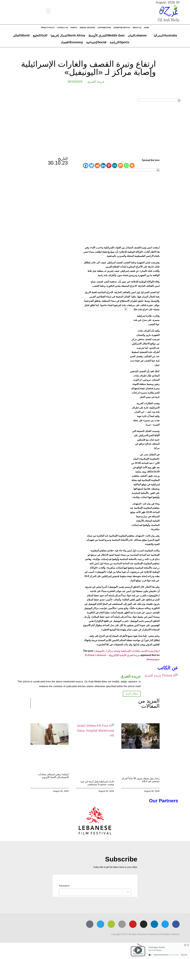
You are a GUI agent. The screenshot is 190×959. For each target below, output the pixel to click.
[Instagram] (143, 924)
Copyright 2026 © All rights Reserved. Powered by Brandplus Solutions (145, 934)
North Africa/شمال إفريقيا (68, 35)
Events (74, 27)
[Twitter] (91, 165)
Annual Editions (87, 27)
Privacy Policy (48, 27)
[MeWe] (114, 165)
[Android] (111, 924)
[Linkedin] (103, 165)
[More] (132, 165)
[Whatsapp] (126, 165)
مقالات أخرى (132, 693)
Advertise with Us (122, 27)
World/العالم (21, 35)
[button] (48, 10)
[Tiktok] (90, 924)
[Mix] (120, 165)
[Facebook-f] (176, 924)
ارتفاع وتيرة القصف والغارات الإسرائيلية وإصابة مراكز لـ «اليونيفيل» (127, 651)
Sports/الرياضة (119, 42)
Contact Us (62, 27)
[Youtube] (133, 924)
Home (146, 27)
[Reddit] (97, 165)
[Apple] (122, 924)
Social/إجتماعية (96, 42)
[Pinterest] (108, 165)
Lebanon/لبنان (137, 35)
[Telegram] (100, 924)
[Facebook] (85, 165)
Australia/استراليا (165, 35)
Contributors (104, 27)
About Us (137, 27)
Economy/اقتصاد (72, 42)
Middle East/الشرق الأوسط (106, 35)
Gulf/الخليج (40, 35)
